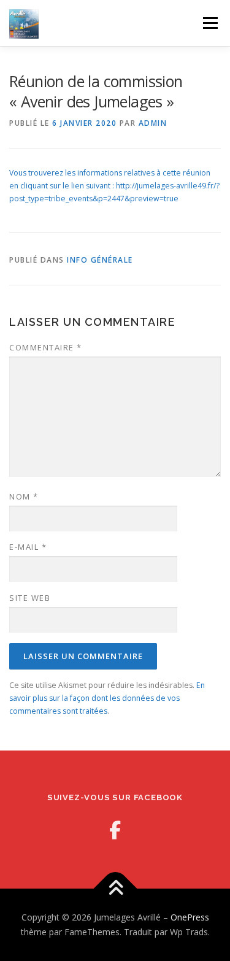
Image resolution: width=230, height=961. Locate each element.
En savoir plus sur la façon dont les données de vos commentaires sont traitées (107, 698)
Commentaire (45, 347)
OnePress (190, 917)
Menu (209, 23)
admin (153, 123)
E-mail (28, 546)
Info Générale (100, 260)
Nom (24, 496)
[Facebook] (115, 830)
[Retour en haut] (115, 889)
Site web (29, 597)
